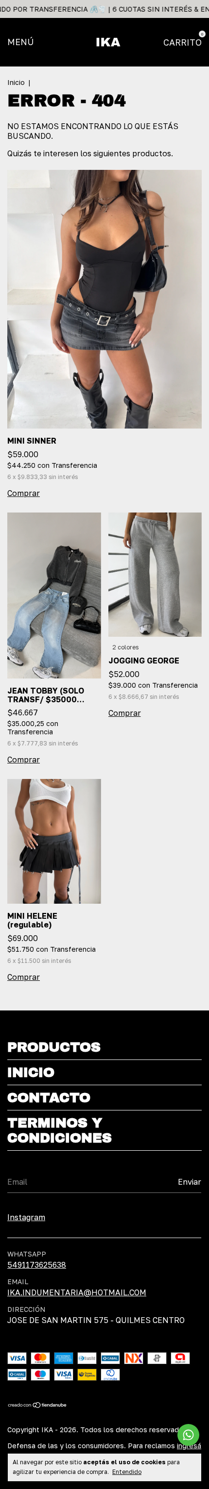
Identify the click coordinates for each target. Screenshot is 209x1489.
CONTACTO (48, 1097)
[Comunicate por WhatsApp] (188, 1435)
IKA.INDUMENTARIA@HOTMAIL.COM (76, 1292)
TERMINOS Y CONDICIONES (59, 1130)
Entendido (126, 1471)
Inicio (16, 82)
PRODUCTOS (54, 1047)
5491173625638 (36, 1265)
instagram (26, 1217)
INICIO (30, 1072)
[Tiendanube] (37, 1405)
